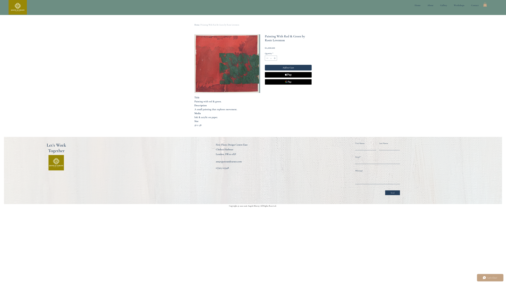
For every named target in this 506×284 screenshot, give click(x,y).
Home (196, 25)
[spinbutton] (271, 58)
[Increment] (275, 58)
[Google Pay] (288, 82)
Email (357, 157)
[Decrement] (267, 58)
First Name (359, 143)
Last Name (383, 143)
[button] (441, 5)
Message (359, 171)
